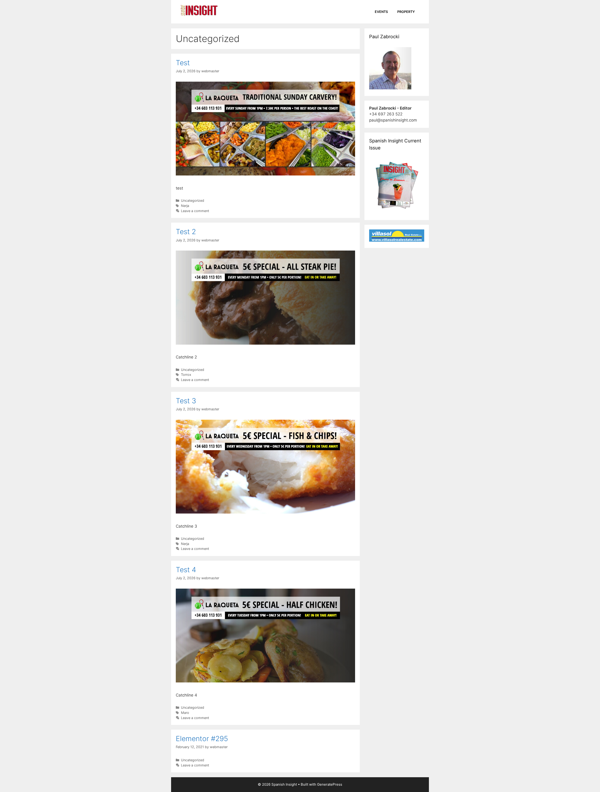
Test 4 (186, 569)
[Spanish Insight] (199, 10)
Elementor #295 (202, 738)
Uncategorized (192, 200)
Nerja (185, 206)
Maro (185, 713)
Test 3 (186, 400)
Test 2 (186, 231)
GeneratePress (329, 784)
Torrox (186, 375)
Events (381, 12)
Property (406, 12)
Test (183, 62)
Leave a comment (195, 211)
